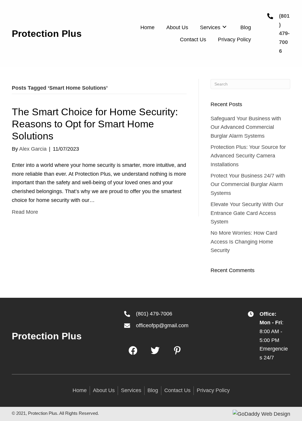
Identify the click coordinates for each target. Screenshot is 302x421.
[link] (147, 27)
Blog (152, 390)
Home (80, 390)
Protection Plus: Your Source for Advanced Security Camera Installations (248, 155)
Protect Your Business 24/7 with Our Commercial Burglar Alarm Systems (248, 184)
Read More (25, 212)
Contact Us (177, 390)
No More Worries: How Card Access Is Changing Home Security (244, 241)
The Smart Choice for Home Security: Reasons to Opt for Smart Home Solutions (95, 124)
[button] (133, 351)
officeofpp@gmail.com (162, 325)
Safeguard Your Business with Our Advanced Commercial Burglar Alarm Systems (246, 127)
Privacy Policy (213, 390)
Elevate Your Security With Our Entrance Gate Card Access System (247, 213)
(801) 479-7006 (284, 33)
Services (131, 390)
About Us (104, 390)
